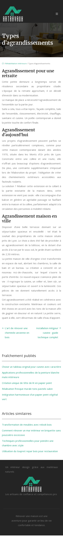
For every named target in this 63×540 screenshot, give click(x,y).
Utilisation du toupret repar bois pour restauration (30, 451)
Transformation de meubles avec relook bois (27, 424)
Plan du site (31, 537)
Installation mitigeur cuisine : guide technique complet (47, 332)
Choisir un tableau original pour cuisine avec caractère (31, 366)
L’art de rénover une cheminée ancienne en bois (17, 332)
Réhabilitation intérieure (16, 63)
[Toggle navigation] (57, 13)
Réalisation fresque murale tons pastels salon (27, 388)
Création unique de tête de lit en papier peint (27, 383)
